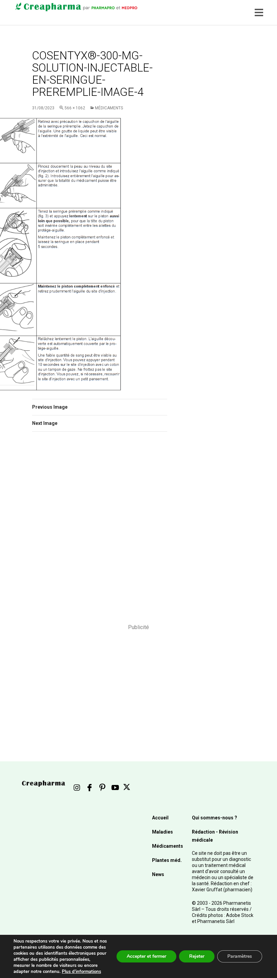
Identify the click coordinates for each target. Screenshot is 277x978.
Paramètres (239, 956)
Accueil (160, 817)
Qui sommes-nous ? (214, 817)
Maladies (162, 832)
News (158, 874)
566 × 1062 (75, 108)
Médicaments (109, 108)
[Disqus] (99, 532)
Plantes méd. (167, 860)
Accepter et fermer (146, 956)
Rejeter (196, 956)
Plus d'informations (81, 972)
